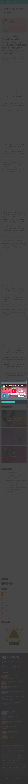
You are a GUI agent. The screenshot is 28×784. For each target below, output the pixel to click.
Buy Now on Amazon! (8, 402)
